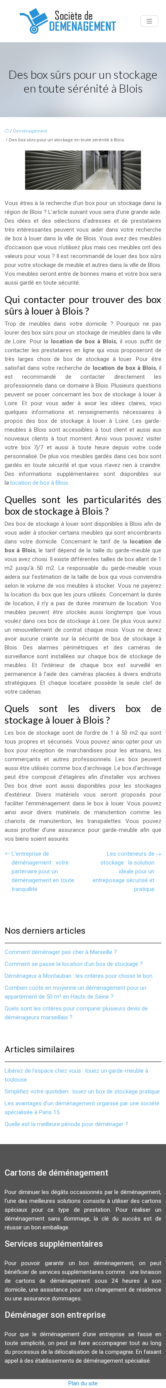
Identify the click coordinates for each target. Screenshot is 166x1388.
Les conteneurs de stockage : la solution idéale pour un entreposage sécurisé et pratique (123, 871)
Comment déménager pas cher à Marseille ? (61, 952)
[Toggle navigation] (149, 21)
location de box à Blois (39, 482)
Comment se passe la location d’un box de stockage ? (74, 964)
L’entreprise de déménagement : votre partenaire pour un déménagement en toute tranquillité (43, 871)
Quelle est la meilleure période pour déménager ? (66, 1124)
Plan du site (83, 1383)
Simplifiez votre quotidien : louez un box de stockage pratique (82, 1091)
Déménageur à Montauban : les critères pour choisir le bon (78, 975)
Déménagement (30, 131)
